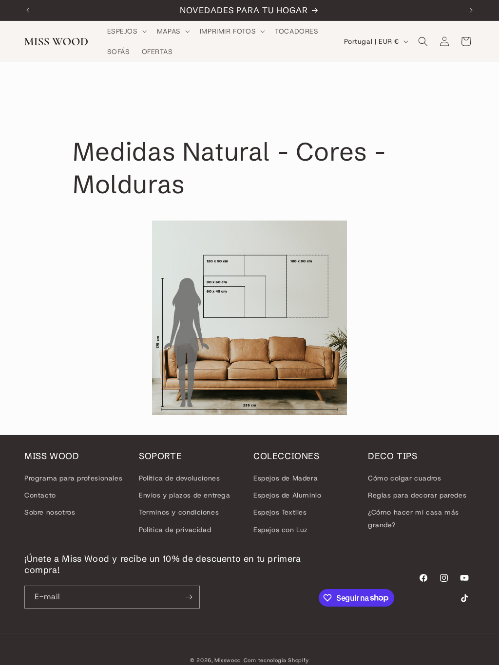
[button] (126, 31)
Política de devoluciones (179, 478)
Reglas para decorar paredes (417, 495)
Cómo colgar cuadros (404, 478)
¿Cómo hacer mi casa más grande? (413, 518)
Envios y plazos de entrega (184, 495)
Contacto (40, 495)
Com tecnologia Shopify (276, 660)
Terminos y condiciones (179, 512)
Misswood (227, 660)
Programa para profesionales (73, 478)
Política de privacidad (175, 529)
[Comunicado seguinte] (471, 10)
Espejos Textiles (280, 512)
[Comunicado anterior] (27, 10)
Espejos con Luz (280, 529)
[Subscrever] (188, 597)
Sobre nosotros (49, 512)
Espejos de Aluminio (287, 495)
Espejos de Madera (285, 478)
